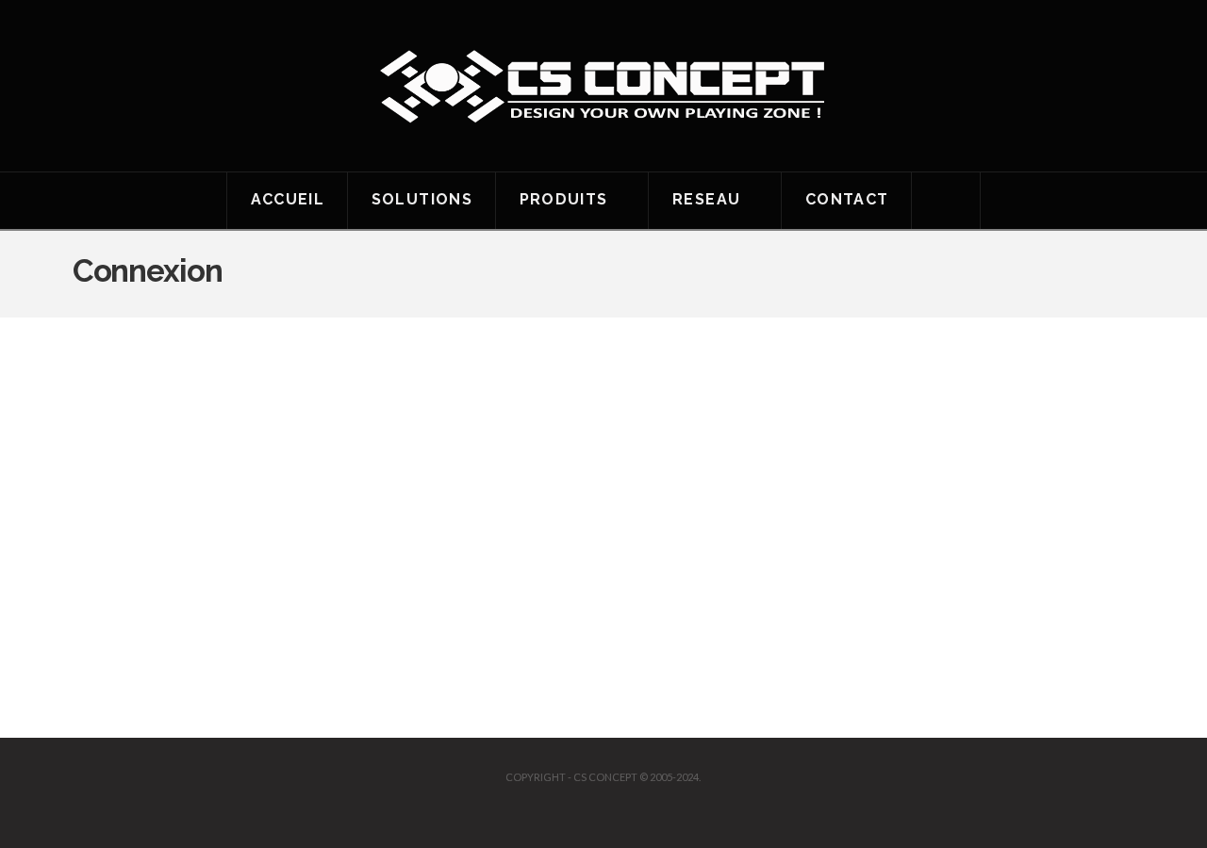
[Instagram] (620, 806)
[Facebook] (586, 806)
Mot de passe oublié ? (603, 663)
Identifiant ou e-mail (458, 391)
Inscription (714, 606)
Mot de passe (435, 471)
